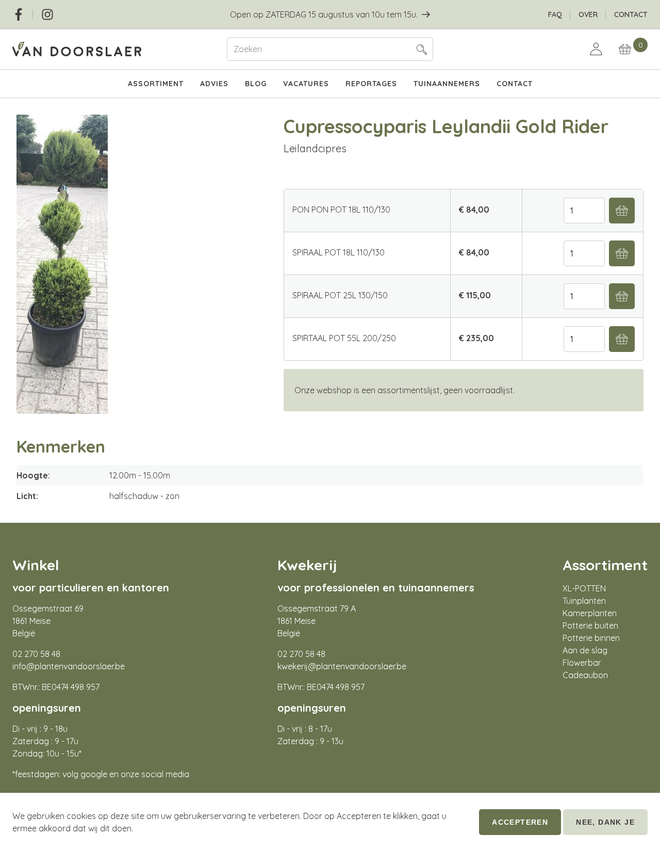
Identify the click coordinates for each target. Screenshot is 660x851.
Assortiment (156, 83)
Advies (214, 83)
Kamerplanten (590, 613)
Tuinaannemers (447, 83)
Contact (631, 14)
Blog (256, 83)
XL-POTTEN (584, 588)
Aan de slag (585, 650)
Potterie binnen (591, 638)
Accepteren (520, 822)
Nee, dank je (605, 822)
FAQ (555, 14)
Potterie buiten (590, 625)
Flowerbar (582, 662)
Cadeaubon (585, 675)
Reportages (371, 83)
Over (588, 14)
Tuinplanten (584, 601)
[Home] (111, 49)
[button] (421, 49)
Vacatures (306, 83)
